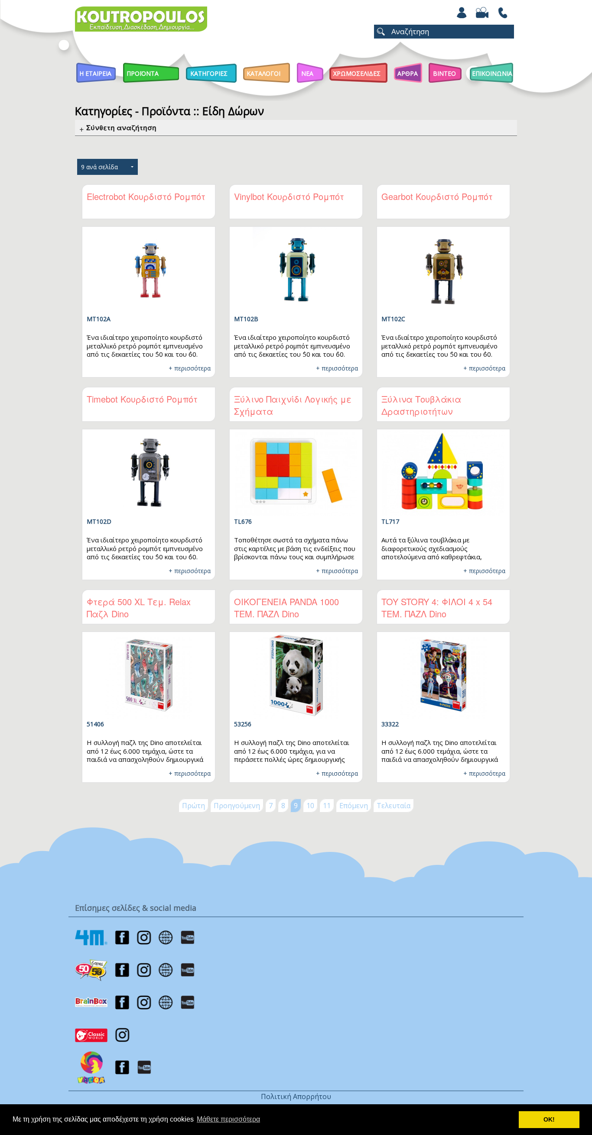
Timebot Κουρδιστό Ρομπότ (142, 399)
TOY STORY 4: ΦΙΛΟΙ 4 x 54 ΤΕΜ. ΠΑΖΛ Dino (436, 607)
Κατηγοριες (209, 73)
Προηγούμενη (237, 805)
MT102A (99, 319)
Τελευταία (393, 805)
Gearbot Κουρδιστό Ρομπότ (437, 196)
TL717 (390, 521)
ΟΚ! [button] (549, 1119)
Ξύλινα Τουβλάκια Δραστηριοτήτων (421, 405)
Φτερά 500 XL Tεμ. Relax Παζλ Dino (139, 607)
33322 (390, 724)
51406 (95, 724)
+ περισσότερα (190, 368)
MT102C (393, 319)
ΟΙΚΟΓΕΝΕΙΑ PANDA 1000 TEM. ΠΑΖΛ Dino (286, 607)
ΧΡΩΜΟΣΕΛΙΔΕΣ (357, 73)
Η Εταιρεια (95, 73)
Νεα (307, 73)
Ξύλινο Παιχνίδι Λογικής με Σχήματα (292, 405)
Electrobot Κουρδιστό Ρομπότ (146, 196)
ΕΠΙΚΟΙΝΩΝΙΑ (492, 73)
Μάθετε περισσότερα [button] (228, 1119)
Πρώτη (193, 805)
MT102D (99, 521)
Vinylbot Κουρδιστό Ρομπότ (289, 196)
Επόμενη (353, 805)
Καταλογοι (263, 73)
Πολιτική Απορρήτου (296, 1096)
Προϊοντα (143, 73)
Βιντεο (444, 73)
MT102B (246, 319)
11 (327, 805)
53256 (242, 724)
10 (310, 805)
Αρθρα (407, 73)
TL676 (243, 521)
